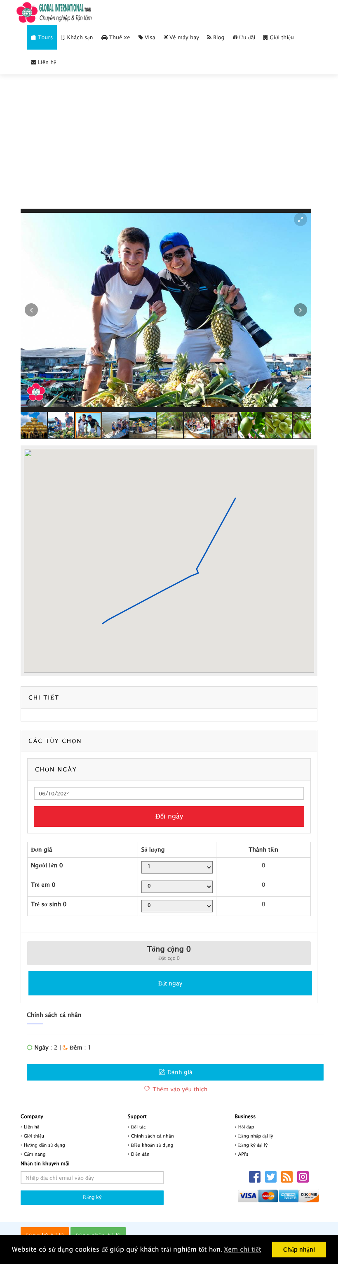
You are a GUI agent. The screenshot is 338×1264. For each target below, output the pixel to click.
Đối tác (138, 1127)
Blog (217, 37)
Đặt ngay (170, 983)
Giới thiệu (281, 37)
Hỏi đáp (246, 1127)
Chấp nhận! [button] (299, 1249)
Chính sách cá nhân (152, 1136)
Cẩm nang (35, 1154)
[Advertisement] (169, 147)
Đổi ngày (169, 816)
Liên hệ (46, 62)
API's (243, 1154)
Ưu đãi (246, 37)
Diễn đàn (140, 1154)
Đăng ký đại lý (253, 1145)
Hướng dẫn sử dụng (44, 1145)
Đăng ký (92, 1197)
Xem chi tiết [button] (242, 1249)
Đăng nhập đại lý (255, 1136)
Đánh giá (179, 1072)
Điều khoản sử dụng (152, 1145)
